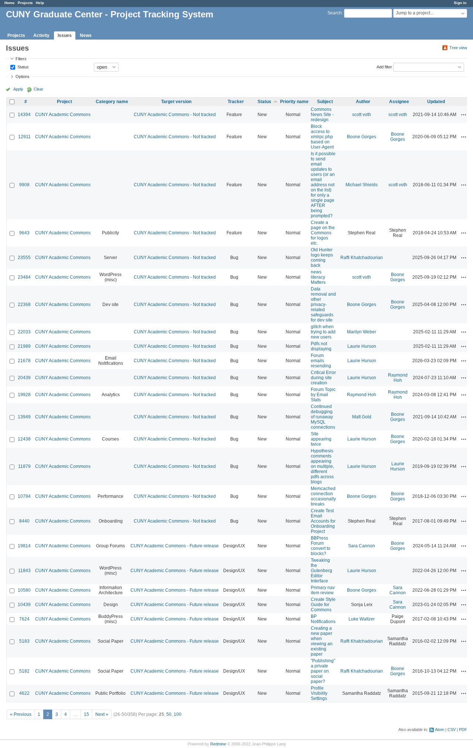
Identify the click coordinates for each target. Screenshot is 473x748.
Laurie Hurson (361, 346)
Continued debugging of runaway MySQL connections (323, 417)
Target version (176, 101)
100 (177, 714)
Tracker (236, 101)
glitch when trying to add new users (323, 332)
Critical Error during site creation (323, 377)
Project (64, 101)
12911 (24, 136)
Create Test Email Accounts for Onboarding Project (323, 521)
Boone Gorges (361, 136)
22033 (24, 331)
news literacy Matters (318, 277)
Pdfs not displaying (321, 346)
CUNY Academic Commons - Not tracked (175, 114)
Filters (21, 59)
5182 (24, 671)
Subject (325, 101)
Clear (38, 89)
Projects (25, 3)
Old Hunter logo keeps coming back (322, 257)
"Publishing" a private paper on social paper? (323, 671)
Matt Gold (361, 416)
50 (168, 714)
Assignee (399, 101)
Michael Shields (362, 184)
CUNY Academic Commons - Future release (174, 545)
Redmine (218, 744)
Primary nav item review (323, 590)
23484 (24, 277)
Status (22, 66)
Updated (436, 101)
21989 (24, 346)
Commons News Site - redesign (322, 114)
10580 (24, 590)
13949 (24, 416)
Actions (464, 115)
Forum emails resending (321, 360)
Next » (101, 714)
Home (9, 3)
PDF (463, 729)
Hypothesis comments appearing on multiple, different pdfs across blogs (322, 466)
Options (23, 76)
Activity (41, 35)
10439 (24, 604)
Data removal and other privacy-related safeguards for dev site (323, 304)
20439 (24, 377)
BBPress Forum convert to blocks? (320, 546)
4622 (24, 693)
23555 (24, 257)
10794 (24, 496)
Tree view (458, 47)
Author (363, 101)
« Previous (20, 714)
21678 (24, 360)
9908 (24, 184)
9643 (24, 232)
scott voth (361, 114)
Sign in (460, 3)
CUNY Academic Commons (63, 114)
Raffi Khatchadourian (361, 257)
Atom (439, 729)
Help (40, 3)
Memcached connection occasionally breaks (323, 496)
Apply (18, 89)
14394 (24, 114)
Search (334, 13)
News (86, 35)
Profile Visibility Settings (319, 693)
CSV (452, 729)
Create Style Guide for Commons (323, 604)
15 (86, 714)
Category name (112, 101)
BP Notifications (323, 619)
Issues (65, 35)
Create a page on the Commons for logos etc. (323, 233)
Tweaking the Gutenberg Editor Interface (321, 571)
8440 (24, 521)
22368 (24, 304)
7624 (24, 619)
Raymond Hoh (398, 378)
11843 (24, 570)
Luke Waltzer (361, 619)
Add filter (384, 66)
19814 (24, 545)
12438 (24, 439)
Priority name (294, 101)
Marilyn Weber (361, 331)
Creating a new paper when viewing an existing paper (322, 641)
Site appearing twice (321, 439)
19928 (24, 394)
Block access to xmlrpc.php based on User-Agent (322, 137)
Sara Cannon (361, 545)
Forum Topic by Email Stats (323, 394)
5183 (24, 641)
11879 (24, 466)
